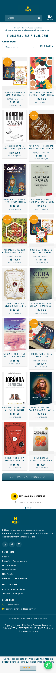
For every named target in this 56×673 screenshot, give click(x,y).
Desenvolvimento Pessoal (14, 578)
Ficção (5, 556)
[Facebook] (12, 544)
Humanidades (9, 565)
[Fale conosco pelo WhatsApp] (48, 665)
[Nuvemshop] (28, 638)
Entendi (28, 668)
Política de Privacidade (13, 589)
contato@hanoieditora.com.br (21, 609)
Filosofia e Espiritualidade (14, 561)
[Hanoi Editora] (15, 520)
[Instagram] (5, 544)
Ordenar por (9, 41)
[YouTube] (19, 544)
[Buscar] (39, 17)
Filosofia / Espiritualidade (31, 28)
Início (16, 28)
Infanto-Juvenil (9, 569)
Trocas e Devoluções (12, 593)
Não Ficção (7, 574)
